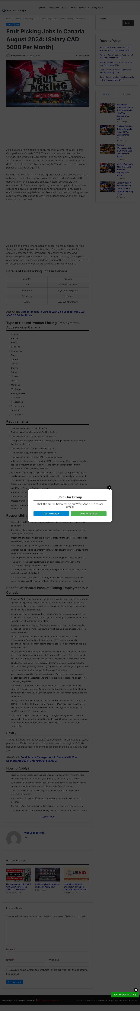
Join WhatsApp (88, 513)
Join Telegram (51, 513)
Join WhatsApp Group (125, 994)
